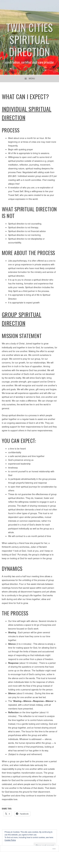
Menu (32, 78)
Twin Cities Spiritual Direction (29, 39)
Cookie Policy (10, 840)
